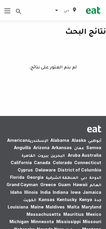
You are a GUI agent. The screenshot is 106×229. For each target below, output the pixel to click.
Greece (48, 184)
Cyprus (25, 169)
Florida (17, 177)
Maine (37, 206)
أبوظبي (94, 140)
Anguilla (22, 147)
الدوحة (95, 177)
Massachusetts (43, 214)
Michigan (19, 221)
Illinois (31, 192)
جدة (97, 199)
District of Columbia (79, 169)
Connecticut (87, 162)
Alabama (59, 140)
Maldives (55, 206)
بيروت (43, 155)
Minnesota (42, 221)
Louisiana (18, 206)
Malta (73, 206)
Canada (42, 162)
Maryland (91, 206)
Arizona (41, 147)
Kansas (47, 199)
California (21, 162)
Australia (83, 155)
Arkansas (62, 147)
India (45, 192)
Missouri (92, 221)
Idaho (16, 192)
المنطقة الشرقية (62, 177)
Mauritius (73, 214)
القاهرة (28, 155)
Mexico (93, 214)
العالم (95, 184)
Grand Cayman (22, 184)
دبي (84, 177)
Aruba (74, 155)
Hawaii (80, 184)
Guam (64, 184)
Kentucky (67, 199)
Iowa (76, 192)
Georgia (35, 177)
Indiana (60, 192)
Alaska (79, 140)
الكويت (29, 199)
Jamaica (92, 192)
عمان (79, 147)
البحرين (58, 155)
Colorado (62, 162)
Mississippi (68, 221)
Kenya (85, 199)
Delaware (45, 169)
